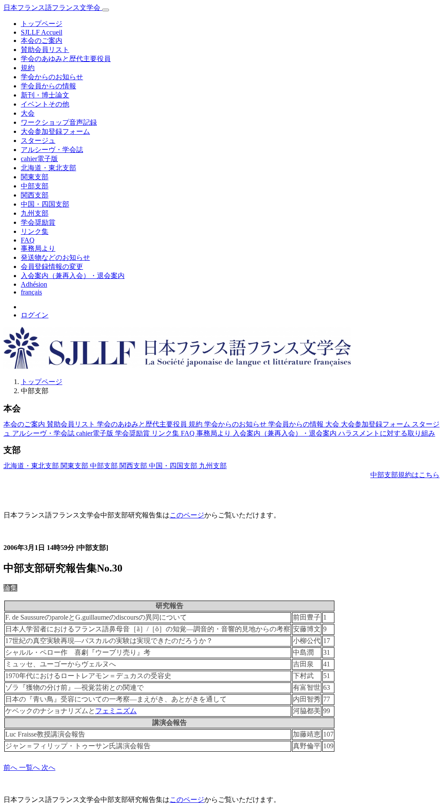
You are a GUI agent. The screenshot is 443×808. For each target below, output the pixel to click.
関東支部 (34, 177)
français (31, 292)
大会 (28, 113)
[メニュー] (105, 10)
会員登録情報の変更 (52, 266)
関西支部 (34, 195)
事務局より (38, 248)
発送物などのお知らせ (55, 257)
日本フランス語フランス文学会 (52, 7)
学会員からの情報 (48, 86)
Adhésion (34, 284)
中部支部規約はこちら (405, 474)
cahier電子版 (39, 158)
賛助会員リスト (45, 49)
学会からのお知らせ (52, 77)
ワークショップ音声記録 (59, 122)
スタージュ (38, 140)
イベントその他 (45, 104)
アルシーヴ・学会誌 (52, 149)
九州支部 (34, 213)
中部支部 (34, 186)
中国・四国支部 (45, 204)
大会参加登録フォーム (55, 131)
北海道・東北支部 (48, 167)
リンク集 (34, 231)
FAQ (28, 240)
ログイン (34, 315)
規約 (28, 67)
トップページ (41, 23)
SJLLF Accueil (41, 32)
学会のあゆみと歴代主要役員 (66, 58)
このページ (187, 515)
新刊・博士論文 (45, 95)
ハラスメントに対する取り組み (386, 433)
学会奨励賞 (38, 222)
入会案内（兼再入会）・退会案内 (73, 275)
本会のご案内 (41, 40)
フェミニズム (116, 710)
